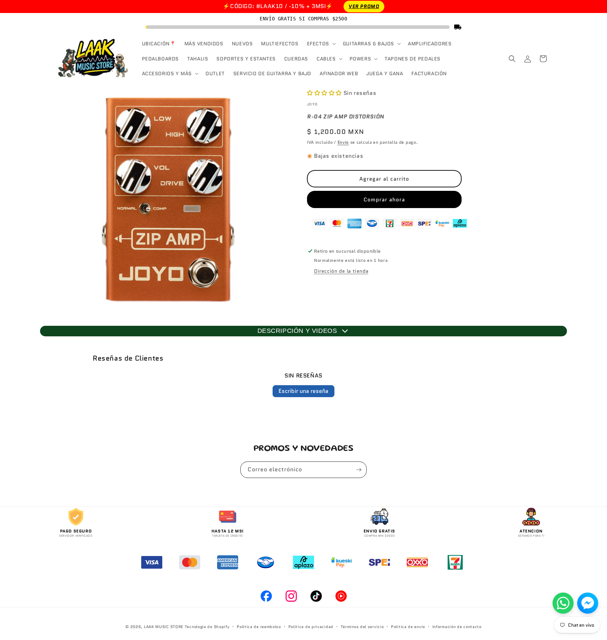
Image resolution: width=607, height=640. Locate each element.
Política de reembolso (259, 626)
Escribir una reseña (303, 391)
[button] (321, 43)
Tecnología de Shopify (207, 626)
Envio (343, 142)
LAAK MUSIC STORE (163, 626)
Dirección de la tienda (341, 270)
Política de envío (408, 626)
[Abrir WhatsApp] (563, 603)
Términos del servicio (362, 626)
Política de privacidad (310, 626)
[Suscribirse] (358, 469)
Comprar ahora (384, 199)
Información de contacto (457, 626)
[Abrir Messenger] (587, 603)
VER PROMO (363, 6)
